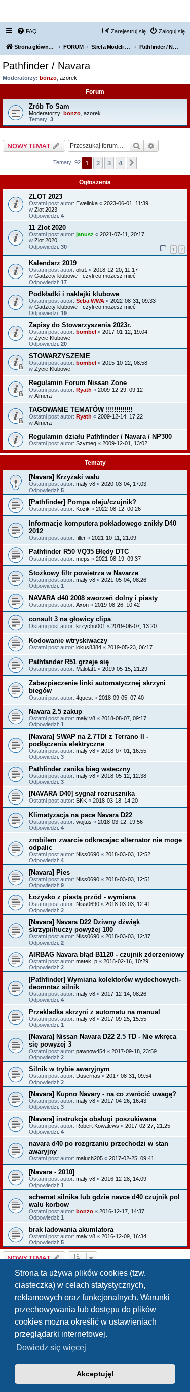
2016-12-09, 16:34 (123, 1236)
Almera (43, 396)
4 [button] (120, 162)
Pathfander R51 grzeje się (69, 662)
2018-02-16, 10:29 (125, 961)
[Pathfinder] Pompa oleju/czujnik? (82, 502)
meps (83, 558)
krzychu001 (90, 626)
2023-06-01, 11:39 (126, 203)
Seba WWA (90, 301)
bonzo (48, 78)
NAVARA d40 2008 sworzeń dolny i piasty (93, 598)
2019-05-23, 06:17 (130, 647)
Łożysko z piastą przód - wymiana (82, 897)
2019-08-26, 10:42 (117, 605)
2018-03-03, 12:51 (127, 879)
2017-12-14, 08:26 (123, 994)
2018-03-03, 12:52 (127, 854)
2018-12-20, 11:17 (115, 270)
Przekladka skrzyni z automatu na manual (94, 1012)
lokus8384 (88, 647)
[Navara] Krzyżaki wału (64, 477)
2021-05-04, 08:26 (123, 580)
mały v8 (85, 484)
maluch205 (89, 1158)
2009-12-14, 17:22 (120, 416)
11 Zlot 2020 (47, 227)
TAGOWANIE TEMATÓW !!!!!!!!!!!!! (80, 409)
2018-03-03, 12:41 (127, 904)
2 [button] (98, 162)
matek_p (86, 961)
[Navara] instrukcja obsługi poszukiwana (92, 1119)
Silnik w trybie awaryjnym (69, 1069)
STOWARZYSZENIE (59, 356)
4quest (84, 697)
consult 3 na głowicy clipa (70, 619)
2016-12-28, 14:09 (123, 1179)
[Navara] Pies (49, 872)
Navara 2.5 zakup (55, 711)
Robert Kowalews (97, 1126)
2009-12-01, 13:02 (124, 443)
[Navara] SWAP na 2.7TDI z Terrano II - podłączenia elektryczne (88, 740)
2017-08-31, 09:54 (128, 1076)
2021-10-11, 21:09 (114, 538)
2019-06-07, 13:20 (134, 626)
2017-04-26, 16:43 (123, 1101)
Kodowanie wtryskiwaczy (68, 640)
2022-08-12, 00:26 (118, 509)
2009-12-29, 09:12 (120, 390)
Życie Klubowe (52, 338)
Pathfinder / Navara (46, 66)
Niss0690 (87, 854)
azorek (68, 78)
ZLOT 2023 (45, 196)
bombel (86, 332)
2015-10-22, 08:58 (124, 363)
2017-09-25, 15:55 (123, 1019)
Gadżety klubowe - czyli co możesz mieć (85, 276)
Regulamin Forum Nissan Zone (78, 383)
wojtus (84, 822)
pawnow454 (90, 1051)
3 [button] (109, 162)
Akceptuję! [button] (95, 1374)
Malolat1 (86, 669)
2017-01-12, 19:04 (124, 332)
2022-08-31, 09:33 (133, 301)
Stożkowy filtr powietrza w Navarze (83, 573)
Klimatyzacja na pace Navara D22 (80, 815)
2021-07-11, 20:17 (122, 234)
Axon (82, 605)
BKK (81, 800)
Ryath (84, 390)
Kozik (83, 509)
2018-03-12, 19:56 (120, 822)
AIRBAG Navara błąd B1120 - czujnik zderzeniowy (106, 954)
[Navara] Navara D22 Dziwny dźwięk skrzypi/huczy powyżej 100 (84, 925)
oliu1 (81, 270)
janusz (85, 234)
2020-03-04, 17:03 (123, 484)
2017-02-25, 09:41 (131, 1158)
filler (81, 538)
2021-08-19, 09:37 (118, 558)
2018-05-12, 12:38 (123, 776)
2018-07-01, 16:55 (123, 751)
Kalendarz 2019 (53, 263)
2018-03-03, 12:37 (127, 936)
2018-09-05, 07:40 (121, 697)
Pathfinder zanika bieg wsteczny (79, 769)
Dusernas (88, 1076)
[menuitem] (27, 31)
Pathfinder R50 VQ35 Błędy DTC (79, 551)
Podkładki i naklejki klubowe (74, 294)
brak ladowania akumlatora (71, 1229)
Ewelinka (87, 203)
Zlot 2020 (45, 240)
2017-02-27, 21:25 (147, 1126)
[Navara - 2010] (51, 1172)
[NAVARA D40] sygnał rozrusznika (82, 793)
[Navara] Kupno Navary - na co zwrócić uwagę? (102, 1094)
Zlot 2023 (45, 209)
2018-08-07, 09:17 (123, 718)
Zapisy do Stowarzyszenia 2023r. (80, 325)
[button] (132, 163)
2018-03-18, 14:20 (115, 800)
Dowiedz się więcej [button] (51, 1347)
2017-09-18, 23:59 (134, 1051)
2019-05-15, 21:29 (124, 669)
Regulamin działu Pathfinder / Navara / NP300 (100, 436)
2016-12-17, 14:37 (121, 1211)
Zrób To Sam (49, 106)
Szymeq (86, 443)
